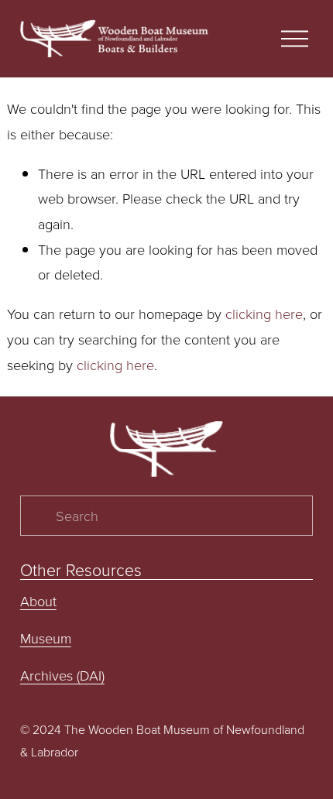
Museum (45, 638)
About (38, 601)
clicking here (264, 313)
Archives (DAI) (62, 675)
